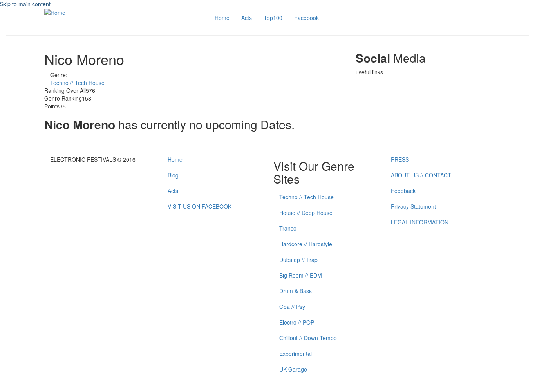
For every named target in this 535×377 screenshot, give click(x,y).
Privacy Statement (413, 206)
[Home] (54, 12)
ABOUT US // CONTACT (421, 175)
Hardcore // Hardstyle (305, 244)
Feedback (403, 191)
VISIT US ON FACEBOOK (199, 206)
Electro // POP (296, 322)
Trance (287, 228)
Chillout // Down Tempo (308, 338)
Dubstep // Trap (298, 259)
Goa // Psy (292, 306)
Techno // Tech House (77, 83)
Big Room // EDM (300, 275)
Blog (173, 175)
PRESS (400, 159)
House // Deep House (306, 212)
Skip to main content (25, 4)
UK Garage (293, 369)
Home (222, 18)
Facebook (306, 18)
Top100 (273, 18)
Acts (246, 18)
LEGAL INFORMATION (419, 222)
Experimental (295, 353)
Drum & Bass (295, 291)
